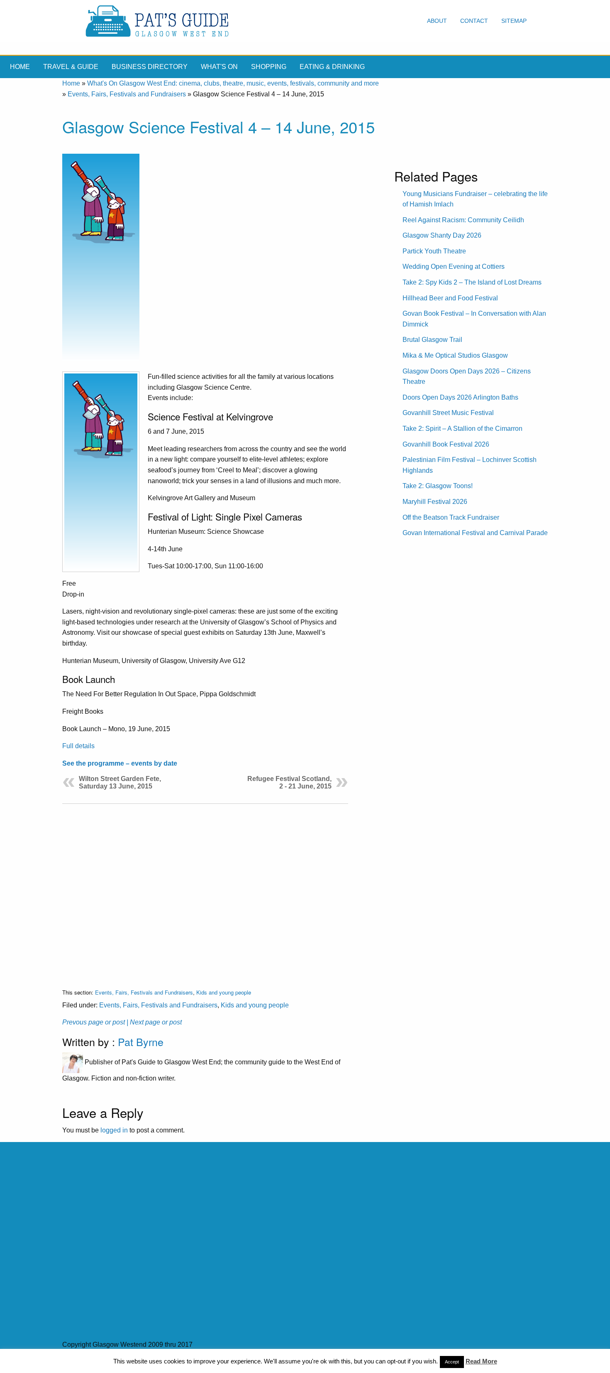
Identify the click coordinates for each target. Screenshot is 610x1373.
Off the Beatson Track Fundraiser (451, 517)
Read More (481, 1361)
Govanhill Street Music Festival (448, 412)
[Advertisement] (205, 889)
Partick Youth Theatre (434, 251)
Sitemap (514, 20)
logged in (114, 1130)
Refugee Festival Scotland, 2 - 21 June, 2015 (289, 782)
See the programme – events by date (119, 763)
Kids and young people (223, 992)
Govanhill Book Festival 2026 (446, 444)
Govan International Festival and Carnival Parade (475, 532)
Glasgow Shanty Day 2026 (442, 235)
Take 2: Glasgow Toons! (438, 485)
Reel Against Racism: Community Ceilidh (463, 220)
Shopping (268, 66)
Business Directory (150, 66)
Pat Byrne (140, 1041)
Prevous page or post (93, 1022)
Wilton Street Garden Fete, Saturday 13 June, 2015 (120, 782)
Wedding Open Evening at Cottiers (454, 266)
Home (20, 66)
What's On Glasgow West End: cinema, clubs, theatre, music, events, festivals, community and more (233, 83)
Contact (474, 20)
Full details (78, 745)
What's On (219, 66)
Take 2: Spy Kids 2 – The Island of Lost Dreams (472, 282)
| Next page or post (154, 1022)
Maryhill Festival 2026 (435, 501)
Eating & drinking (332, 66)
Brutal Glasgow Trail (432, 339)
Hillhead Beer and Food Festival (450, 298)
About (437, 20)
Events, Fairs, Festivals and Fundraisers (127, 94)
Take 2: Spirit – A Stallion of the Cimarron (462, 428)
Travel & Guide (70, 66)
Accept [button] (452, 1361)
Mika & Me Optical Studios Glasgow (455, 355)
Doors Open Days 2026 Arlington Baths (460, 397)
